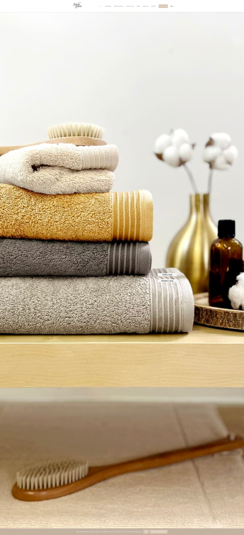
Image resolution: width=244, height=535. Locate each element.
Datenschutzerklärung (158, 532)
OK (146, 532)
